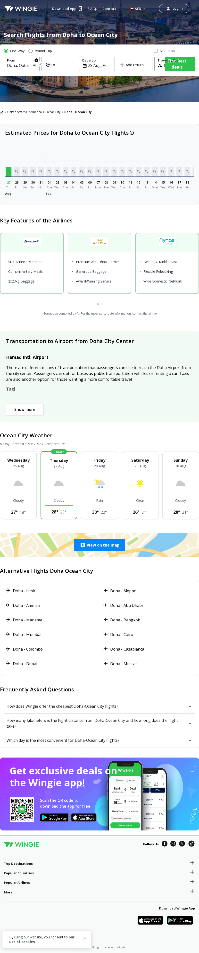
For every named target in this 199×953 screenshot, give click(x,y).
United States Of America (24, 112)
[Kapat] (85, 939)
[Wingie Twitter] (182, 844)
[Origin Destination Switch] (40, 64)
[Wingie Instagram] (173, 844)
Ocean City (53, 112)
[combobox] (21, 65)
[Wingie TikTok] (191, 844)
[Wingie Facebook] (164, 844)
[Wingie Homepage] (21, 8)
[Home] (1, 112)
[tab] (98, 304)
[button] (9, 171)
